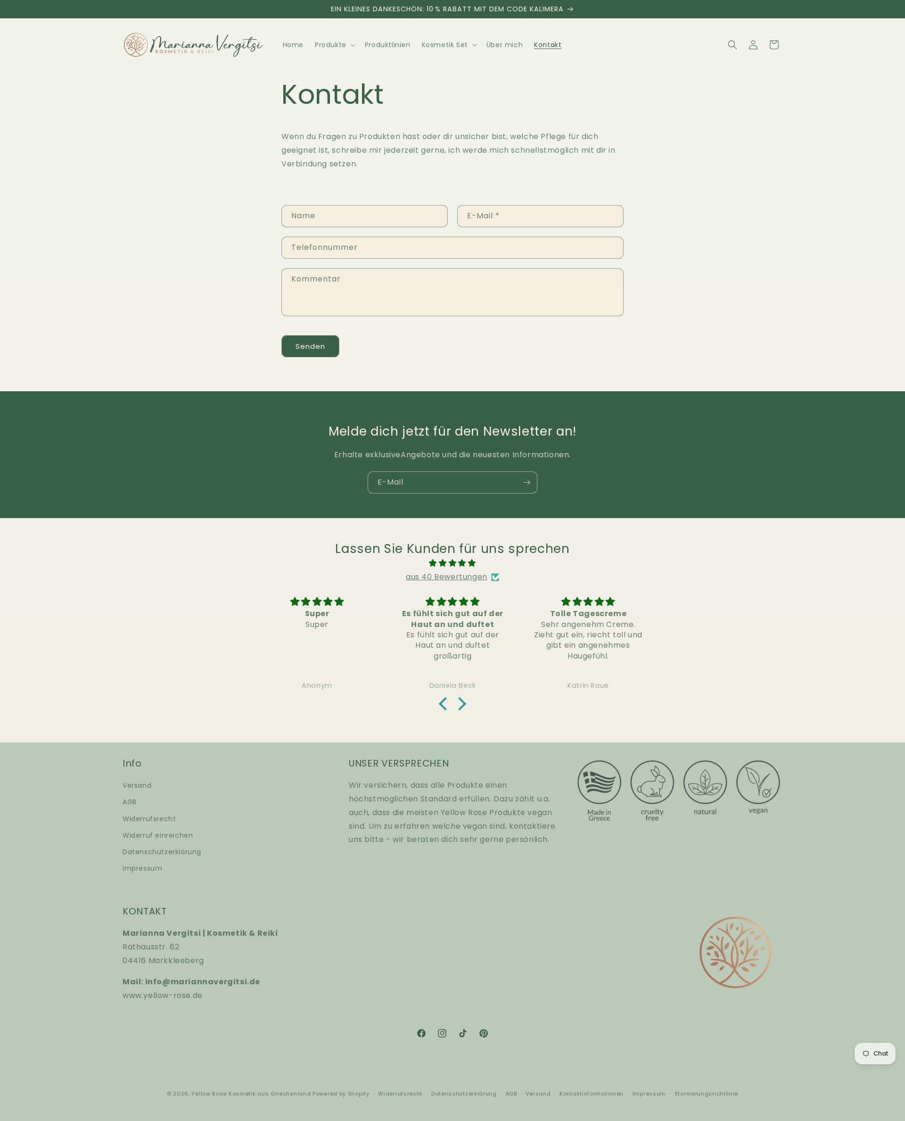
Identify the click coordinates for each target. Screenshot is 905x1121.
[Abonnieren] (526, 482)
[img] (452, 564)
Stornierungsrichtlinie (706, 1093)
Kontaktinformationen (591, 1093)
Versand (137, 785)
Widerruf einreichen (158, 835)
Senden (310, 346)
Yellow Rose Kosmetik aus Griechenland (251, 1093)
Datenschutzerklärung (162, 852)
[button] (334, 45)
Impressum (142, 868)
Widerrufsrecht (149, 819)
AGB (130, 802)
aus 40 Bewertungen (446, 577)
